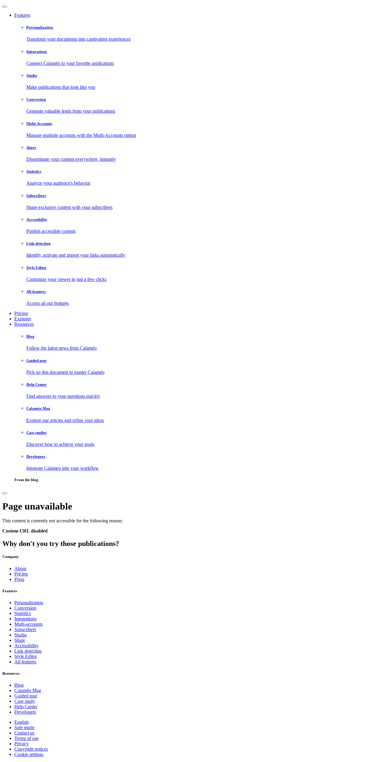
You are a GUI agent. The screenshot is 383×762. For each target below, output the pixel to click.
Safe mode (24, 727)
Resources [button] (24, 324)
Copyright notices (31, 749)
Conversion (25, 607)
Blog (19, 685)
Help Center (25, 706)
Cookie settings (28, 754)
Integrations (25, 618)
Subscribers (25, 629)
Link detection (28, 651)
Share (19, 640)
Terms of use (26, 738)
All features (25, 661)
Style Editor (25, 656)
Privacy (21, 743)
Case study (24, 701)
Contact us (24, 732)
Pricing (21, 313)
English (21, 722)
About (20, 568)
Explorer (22, 318)
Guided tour (25, 695)
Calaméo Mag (27, 690)
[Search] (4, 493)
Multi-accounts (28, 624)
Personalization (28, 602)
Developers (25, 711)
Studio (20, 634)
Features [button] (22, 15)
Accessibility (26, 645)
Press (19, 579)
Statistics (22, 613)
